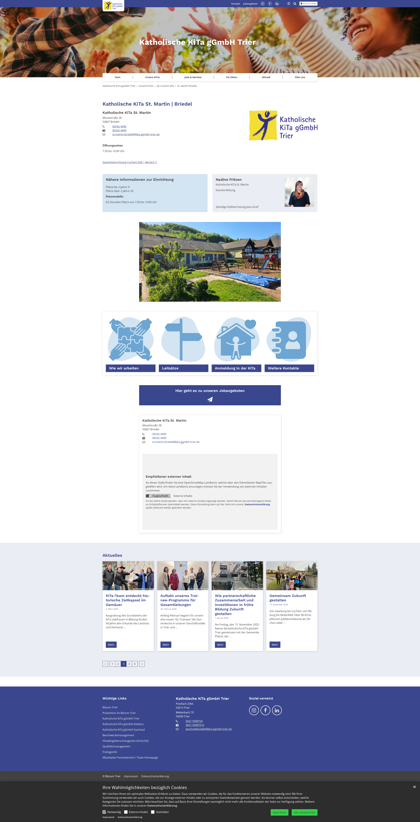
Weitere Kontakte (283, 368)
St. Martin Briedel (187, 85)
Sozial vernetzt (261, 698)
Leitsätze (170, 368)
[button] (152, 77)
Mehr (111, 644)
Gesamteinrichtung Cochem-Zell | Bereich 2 (130, 162)
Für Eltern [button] (231, 77)
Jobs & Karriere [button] (192, 77)
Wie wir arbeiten (124, 368)
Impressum (109, 817)
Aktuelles (112, 555)
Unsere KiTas (146, 85)
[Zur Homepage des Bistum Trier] (308, 4)
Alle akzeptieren (304, 812)
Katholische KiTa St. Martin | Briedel (147, 104)
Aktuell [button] (266, 77)
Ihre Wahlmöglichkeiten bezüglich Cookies (145, 787)
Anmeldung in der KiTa (235, 368)
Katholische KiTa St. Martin (127, 113)
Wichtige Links (114, 698)
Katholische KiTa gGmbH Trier (119, 85)
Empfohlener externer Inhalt (168, 477)
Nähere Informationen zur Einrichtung (140, 179)
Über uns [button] (300, 77)
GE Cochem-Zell (165, 85)
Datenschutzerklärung (162, 805)
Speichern (279, 812)
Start (117, 77)
